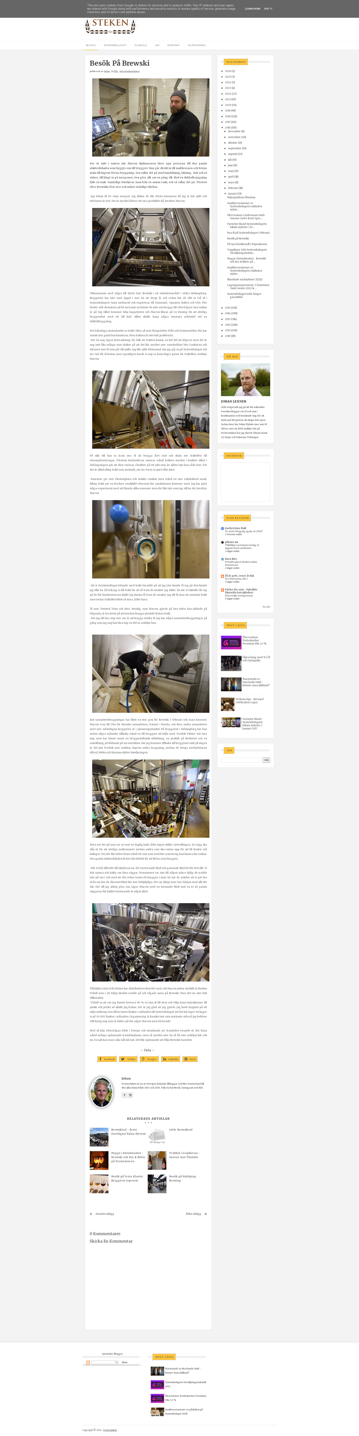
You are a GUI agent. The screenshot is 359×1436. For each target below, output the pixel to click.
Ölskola (140, 45)
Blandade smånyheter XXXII (244, 279)
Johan (107, 71)
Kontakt (174, 45)
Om (157, 45)
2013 (228, 319)
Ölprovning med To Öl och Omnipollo (256, 659)
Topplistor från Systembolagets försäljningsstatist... (247, 251)
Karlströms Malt (235, 528)
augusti (232, 154)
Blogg (91, 45)
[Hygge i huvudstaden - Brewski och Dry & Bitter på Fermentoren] (99, 1160)
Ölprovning (197, 45)
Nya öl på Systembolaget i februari (248, 232)
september (235, 148)
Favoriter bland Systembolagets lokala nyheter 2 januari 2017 (253, 723)
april (231, 176)
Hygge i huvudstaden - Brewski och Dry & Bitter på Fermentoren (128, 1157)
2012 (228, 324)
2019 (227, 110)
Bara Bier (231, 559)
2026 (228, 71)
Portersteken (110, 1430)
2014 (228, 313)
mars (231, 182)
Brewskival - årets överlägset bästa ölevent (128, 1131)
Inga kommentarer (129, 71)
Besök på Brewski (238, 238)
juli (230, 159)
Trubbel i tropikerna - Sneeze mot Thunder (184, 1155)
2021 (228, 99)
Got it (268, 8)
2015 (227, 307)
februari (233, 188)
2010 (228, 336)
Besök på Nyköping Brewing (182, 1178)
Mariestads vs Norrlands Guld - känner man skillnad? (256, 682)
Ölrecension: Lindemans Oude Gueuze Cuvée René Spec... (246, 217)
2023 (228, 88)
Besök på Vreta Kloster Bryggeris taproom (127, 1178)
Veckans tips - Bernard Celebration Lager (249, 701)
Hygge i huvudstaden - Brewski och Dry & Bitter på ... (246, 260)
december (234, 131)
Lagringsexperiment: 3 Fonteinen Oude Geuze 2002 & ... (248, 287)
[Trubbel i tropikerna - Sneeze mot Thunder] (157, 1160)
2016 (227, 127)
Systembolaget (115, 45)
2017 (227, 122)
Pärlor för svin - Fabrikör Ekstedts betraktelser (241, 591)
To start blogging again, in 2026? (244, 531)
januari (232, 193)
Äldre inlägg (193, 1213)
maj (230, 171)
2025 (228, 76)
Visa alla (266, 607)
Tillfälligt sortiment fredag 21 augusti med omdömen (242, 546)
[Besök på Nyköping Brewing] (157, 1184)
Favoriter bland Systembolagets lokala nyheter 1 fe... (247, 225)
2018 (228, 116)
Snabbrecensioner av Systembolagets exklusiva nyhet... (244, 206)
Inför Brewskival (181, 1129)
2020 (228, 105)
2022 (228, 93)
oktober (232, 142)
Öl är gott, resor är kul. (239, 575)
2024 (228, 82)
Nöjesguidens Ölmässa (241, 197)
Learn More (252, 8)
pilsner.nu (231, 542)
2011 (227, 330)
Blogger (118, 1353)
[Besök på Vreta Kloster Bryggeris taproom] (99, 1184)
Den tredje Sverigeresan (239, 595)
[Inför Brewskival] (157, 1137)
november (234, 137)
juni (230, 165)
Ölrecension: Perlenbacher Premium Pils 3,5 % (254, 640)
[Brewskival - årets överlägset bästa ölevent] (99, 1137)
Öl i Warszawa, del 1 (236, 578)
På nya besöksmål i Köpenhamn (247, 244)
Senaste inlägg (105, 1213)
